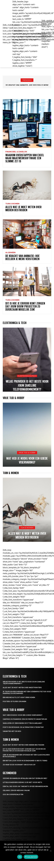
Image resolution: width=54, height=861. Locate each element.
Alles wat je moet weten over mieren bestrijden (23, 208)
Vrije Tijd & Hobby (27, 453)
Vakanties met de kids (12, 731)
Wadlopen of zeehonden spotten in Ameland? (22, 723)
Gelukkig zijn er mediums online (16, 790)
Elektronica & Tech (27, 376)
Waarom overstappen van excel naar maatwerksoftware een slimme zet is (24, 158)
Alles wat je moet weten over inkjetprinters (22, 687)
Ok (20, 857)
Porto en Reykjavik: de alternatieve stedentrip (23, 727)
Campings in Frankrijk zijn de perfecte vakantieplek (25, 719)
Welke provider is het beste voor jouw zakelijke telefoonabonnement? (27, 385)
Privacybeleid (31, 857)
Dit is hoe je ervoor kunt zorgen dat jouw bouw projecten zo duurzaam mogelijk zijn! (25, 306)
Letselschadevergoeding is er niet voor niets (22, 782)
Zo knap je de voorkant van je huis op (19, 765)
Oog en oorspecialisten (13, 794)
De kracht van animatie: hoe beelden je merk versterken (22, 257)
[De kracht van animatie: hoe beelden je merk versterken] (27, 234)
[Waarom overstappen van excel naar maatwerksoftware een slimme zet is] (27, 123)
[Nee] (50, 850)
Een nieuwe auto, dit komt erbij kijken (19, 697)
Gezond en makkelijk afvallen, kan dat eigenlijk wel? (25, 778)
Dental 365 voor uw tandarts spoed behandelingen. (25, 786)
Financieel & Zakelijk (16, 152)
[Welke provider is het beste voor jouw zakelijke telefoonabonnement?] (27, 360)
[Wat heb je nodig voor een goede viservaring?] (27, 435)
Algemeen (10, 252)
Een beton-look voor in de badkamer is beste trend (25, 761)
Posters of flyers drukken (14, 701)
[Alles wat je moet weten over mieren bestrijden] (27, 185)
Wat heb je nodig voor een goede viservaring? (27, 460)
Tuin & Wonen (12, 204)
